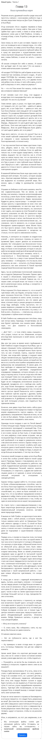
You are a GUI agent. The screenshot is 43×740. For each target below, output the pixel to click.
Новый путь (6, 2)
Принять (22, 735)
